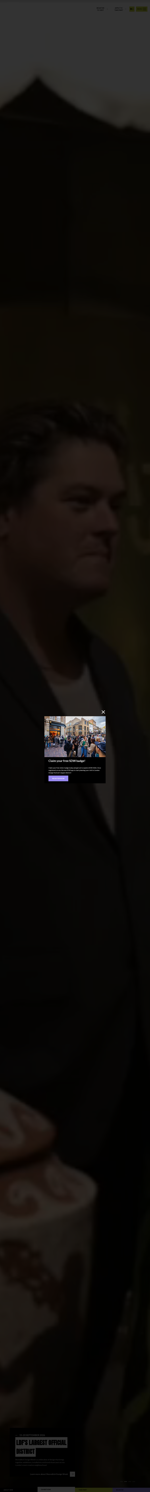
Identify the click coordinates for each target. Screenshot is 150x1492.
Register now (58, 778)
